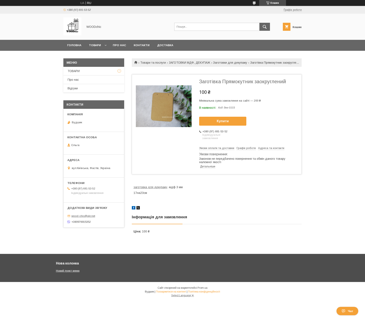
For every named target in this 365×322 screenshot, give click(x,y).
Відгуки (73, 88)
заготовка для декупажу (150, 187)
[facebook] (133, 208)
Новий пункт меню (68, 270)
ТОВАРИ (74, 71)
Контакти (142, 45)
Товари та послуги (153, 62)
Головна (74, 45)
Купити (223, 121)
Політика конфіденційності (204, 291)
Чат (350, 311)
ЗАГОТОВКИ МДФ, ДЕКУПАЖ (189, 62)
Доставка (165, 45)
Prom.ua (202, 287)
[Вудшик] (72, 34)
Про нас (119, 45)
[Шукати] (264, 27)
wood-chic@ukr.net (83, 215)
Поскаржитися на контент (171, 291)
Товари (95, 45)
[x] (138, 208)
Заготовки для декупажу (230, 62)
